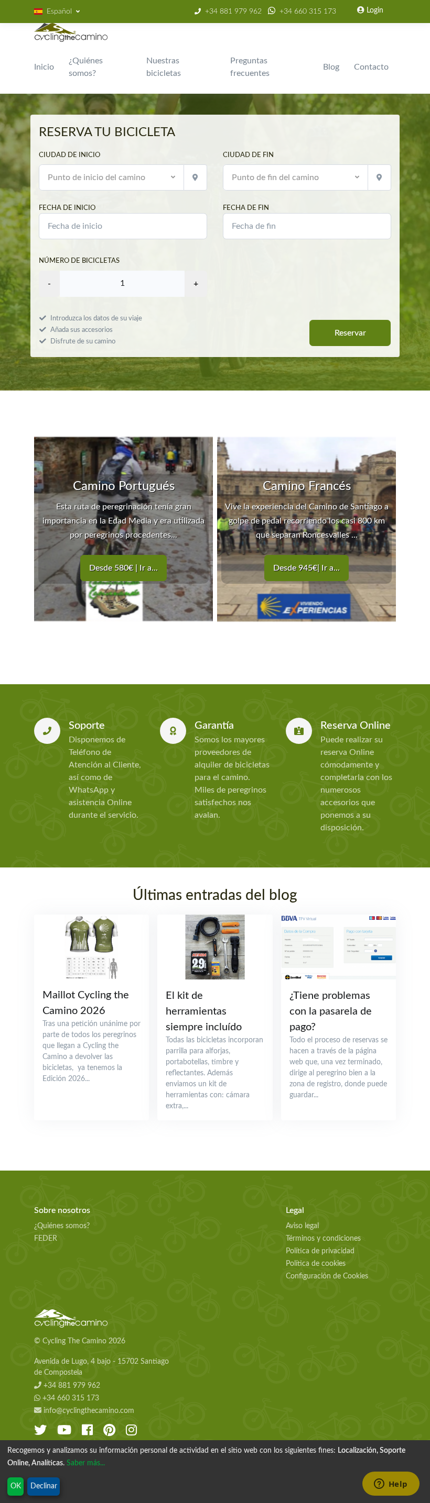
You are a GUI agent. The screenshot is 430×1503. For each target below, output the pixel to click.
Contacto (371, 67)
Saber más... (86, 1463)
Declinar (43, 1486)
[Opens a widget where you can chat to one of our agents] (391, 1485)
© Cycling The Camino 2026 (79, 1341)
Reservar (350, 333)
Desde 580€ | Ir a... (123, 568)
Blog (331, 67)
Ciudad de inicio (69, 155)
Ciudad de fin (248, 155)
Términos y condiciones (323, 1238)
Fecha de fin (246, 208)
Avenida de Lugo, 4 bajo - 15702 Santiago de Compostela (101, 1367)
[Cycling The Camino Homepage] (105, 1318)
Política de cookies (316, 1263)
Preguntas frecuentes (250, 67)
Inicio (44, 67)
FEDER (45, 1238)
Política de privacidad (320, 1251)
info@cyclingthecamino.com (87, 1411)
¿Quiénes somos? (86, 67)
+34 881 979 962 (233, 11)
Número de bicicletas (79, 261)
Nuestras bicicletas (163, 67)
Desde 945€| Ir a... (306, 568)
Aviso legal (302, 1226)
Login (373, 10)
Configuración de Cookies (327, 1276)
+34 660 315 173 (308, 11)
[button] (57, 11)
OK (15, 1486)
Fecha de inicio (67, 208)
